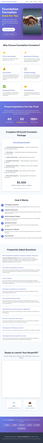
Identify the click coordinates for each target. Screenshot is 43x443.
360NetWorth (22, 428)
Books (30, 425)
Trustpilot (37, 425)
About (31, 1)
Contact (40, 1)
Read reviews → (10, 60)
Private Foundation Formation (9, 1)
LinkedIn (6, 425)
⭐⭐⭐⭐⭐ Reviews (22, 122)
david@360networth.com (14, 408)
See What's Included (9, 34)
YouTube (14, 425)
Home (27, 1)
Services (35, 1)
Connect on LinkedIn (30, 408)
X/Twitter (22, 425)
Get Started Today (8, 29)
